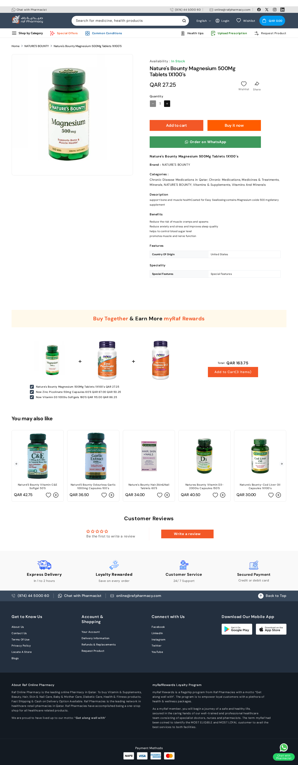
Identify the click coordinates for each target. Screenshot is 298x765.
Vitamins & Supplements (211, 185)
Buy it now (234, 125)
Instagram (158, 639)
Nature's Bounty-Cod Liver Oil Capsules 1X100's (260, 486)
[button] (272, 21)
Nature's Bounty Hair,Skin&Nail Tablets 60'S (149, 486)
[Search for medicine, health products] (184, 20)
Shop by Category (31, 33)
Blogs (15, 658)
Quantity (156, 96)
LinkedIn (157, 633)
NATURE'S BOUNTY (36, 46)
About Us (18, 627)
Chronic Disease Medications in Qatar (179, 180)
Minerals (156, 185)
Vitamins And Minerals (249, 185)
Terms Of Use (20, 639)
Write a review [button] (187, 534)
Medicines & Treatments (260, 180)
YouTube (157, 652)
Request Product (93, 651)
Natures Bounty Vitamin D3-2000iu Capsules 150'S (204, 486)
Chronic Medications (224, 180)
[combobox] (130, 21)
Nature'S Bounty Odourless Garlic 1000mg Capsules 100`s (93, 486)
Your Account (91, 632)
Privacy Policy (21, 645)
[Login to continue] (244, 84)
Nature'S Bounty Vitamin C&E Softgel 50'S (37, 486)
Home (16, 46)
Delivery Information (96, 638)
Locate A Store (22, 652)
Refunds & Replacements (99, 644)
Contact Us (19, 633)
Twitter (156, 645)
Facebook (158, 627)
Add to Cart (233, 372)
